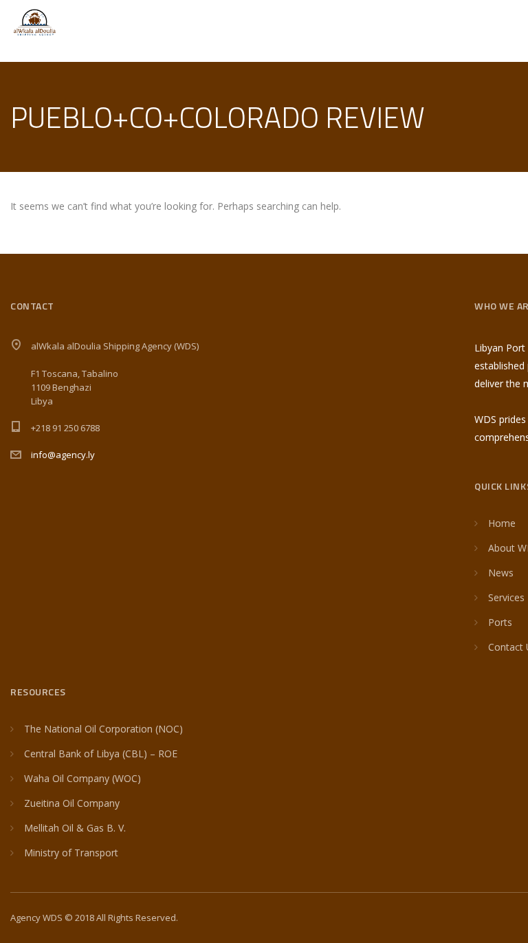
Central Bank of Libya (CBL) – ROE (100, 753)
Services (506, 597)
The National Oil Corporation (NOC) (103, 728)
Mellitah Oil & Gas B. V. (75, 827)
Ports (500, 622)
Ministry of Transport (71, 852)
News (501, 572)
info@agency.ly (63, 454)
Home (502, 523)
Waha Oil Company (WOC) (82, 778)
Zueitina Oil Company (72, 803)
